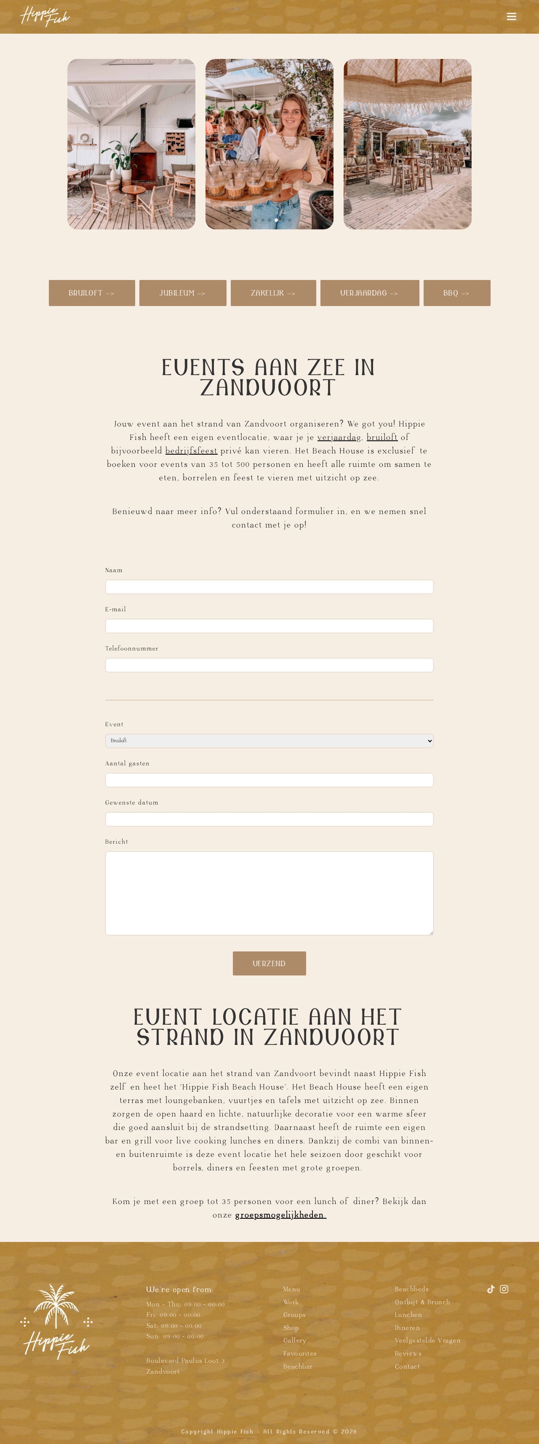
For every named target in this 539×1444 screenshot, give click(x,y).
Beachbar (298, 1366)
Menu (292, 1289)
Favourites (300, 1353)
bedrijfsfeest (191, 451)
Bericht (116, 841)
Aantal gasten (127, 763)
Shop (291, 1328)
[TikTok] (492, 1292)
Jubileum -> (183, 292)
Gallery (295, 1340)
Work (291, 1302)
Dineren (408, 1328)
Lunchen (409, 1315)
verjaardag (339, 437)
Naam (114, 570)
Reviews (408, 1353)
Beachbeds (412, 1289)
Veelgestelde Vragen (428, 1340)
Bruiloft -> (92, 292)
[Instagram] (504, 1292)
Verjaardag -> (370, 292)
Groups (294, 1315)
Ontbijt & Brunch (423, 1302)
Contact (408, 1366)
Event (114, 724)
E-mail (115, 609)
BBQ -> (457, 292)
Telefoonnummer (132, 648)
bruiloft (382, 437)
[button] (249, 220)
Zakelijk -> (273, 292)
